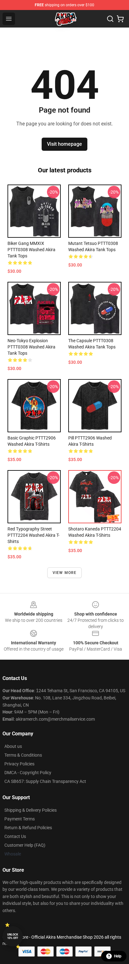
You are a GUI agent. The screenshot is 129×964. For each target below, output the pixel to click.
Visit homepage (64, 144)
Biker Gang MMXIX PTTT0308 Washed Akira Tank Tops (31, 249)
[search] (110, 19)
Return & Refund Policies (28, 827)
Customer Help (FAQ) (24, 845)
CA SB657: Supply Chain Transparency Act (45, 781)
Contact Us (15, 836)
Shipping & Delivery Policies (30, 810)
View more (65, 573)
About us (13, 746)
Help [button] (117, 956)
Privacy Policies (19, 763)
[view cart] (120, 19)
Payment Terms (19, 818)
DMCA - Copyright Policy (27, 772)
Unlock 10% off (12, 936)
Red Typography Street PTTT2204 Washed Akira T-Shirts (33, 535)
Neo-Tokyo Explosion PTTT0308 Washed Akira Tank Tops (31, 347)
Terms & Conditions (23, 755)
